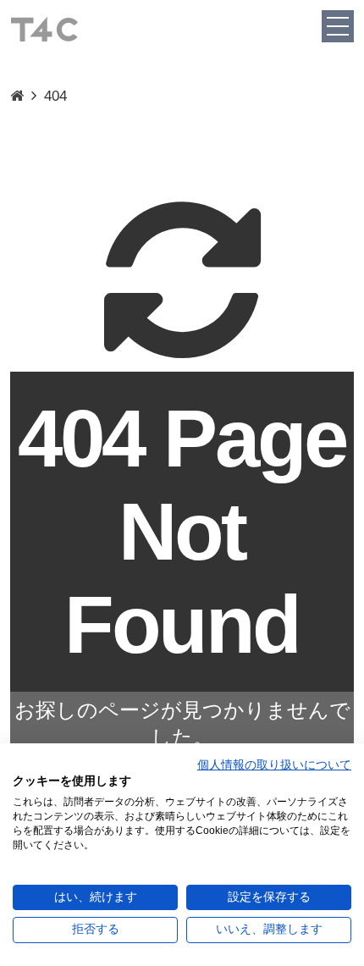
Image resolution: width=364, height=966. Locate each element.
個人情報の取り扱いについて (274, 765)
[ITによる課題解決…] (17, 96)
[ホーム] (44, 28)
